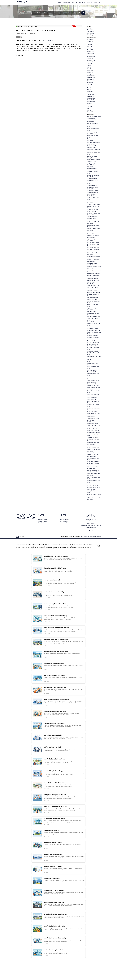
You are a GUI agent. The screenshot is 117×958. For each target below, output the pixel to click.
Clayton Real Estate (91, 196)
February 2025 (90, 72)
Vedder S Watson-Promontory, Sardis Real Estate (93, 458)
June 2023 (89, 106)
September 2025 (91, 60)
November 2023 (91, 98)
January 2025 (90, 74)
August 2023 (90, 103)
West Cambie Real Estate (93, 470)
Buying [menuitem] (74, 2)
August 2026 (90, 41)
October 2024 (90, 79)
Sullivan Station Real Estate (93, 432)
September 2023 (91, 101)
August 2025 (90, 62)
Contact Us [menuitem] (97, 2)
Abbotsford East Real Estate (94, 116)
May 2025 (89, 67)
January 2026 (90, 53)
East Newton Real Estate (93, 247)
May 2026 (89, 46)
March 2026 (90, 49)
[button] (89, 530)
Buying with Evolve (42, 519)
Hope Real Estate (91, 311)
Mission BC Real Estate (92, 335)
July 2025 (89, 63)
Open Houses (90, 31)
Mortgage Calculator (42, 521)
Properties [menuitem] (65, 2)
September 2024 (91, 81)
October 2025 (90, 58)
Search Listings (41, 522)
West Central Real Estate (93, 472)
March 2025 (90, 70)
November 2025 (91, 56)
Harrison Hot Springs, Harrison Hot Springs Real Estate (93, 301)
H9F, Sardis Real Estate (92, 297)
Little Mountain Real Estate (93, 330)
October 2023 (90, 100)
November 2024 (91, 77)
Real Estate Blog (91, 33)
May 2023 (89, 108)
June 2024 (89, 86)
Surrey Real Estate (91, 446)
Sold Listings (90, 35)
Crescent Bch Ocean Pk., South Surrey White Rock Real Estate (93, 221)
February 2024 (90, 93)
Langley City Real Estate (93, 321)
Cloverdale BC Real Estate (93, 204)
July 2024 (89, 84)
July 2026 (89, 43)
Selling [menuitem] (81, 2)
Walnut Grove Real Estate (93, 461)
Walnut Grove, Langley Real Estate (27, 34)
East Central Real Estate (93, 242)
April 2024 (89, 89)
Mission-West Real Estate (93, 340)
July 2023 (89, 105)
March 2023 (90, 112)
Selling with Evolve (64, 519)
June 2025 (89, 65)
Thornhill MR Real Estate (93, 447)
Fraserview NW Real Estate (93, 273)
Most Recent (90, 39)
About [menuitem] (88, 2)
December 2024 (91, 75)
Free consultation (64, 522)
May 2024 (89, 87)
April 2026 (89, 48)
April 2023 (89, 110)
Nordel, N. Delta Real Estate (93, 351)
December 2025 (91, 55)
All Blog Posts (90, 28)
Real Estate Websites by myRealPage (93, 536)
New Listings (90, 29)
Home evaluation (64, 521)
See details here (48, 40)
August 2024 (90, 82)
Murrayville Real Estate (92, 346)
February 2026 (90, 51)
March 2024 (90, 91)
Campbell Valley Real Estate (94, 163)
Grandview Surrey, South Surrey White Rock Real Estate (93, 287)
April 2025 (89, 68)
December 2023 (91, 96)
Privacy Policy (83, 536)
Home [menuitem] (59, 2)
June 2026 (89, 44)
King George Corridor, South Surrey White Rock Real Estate (93, 318)
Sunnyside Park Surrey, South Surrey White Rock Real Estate (93, 439)
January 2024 (90, 94)
